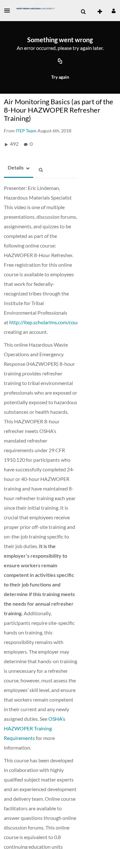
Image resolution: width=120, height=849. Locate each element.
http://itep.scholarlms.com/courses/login (54, 322)
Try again (60, 77)
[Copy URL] (60, 62)
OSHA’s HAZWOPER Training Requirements (34, 728)
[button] (9, 10)
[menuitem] (83, 12)
